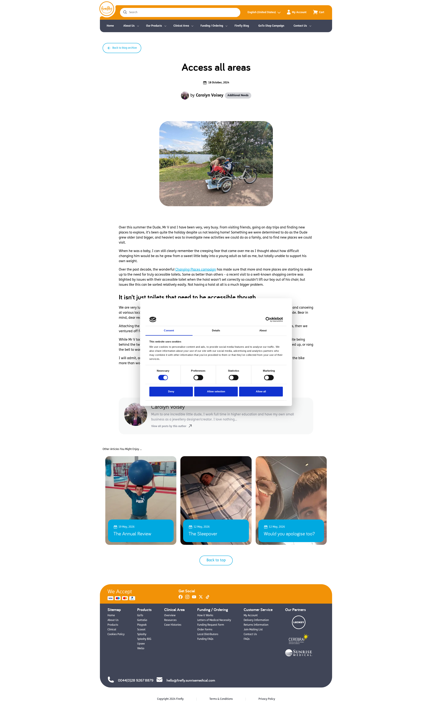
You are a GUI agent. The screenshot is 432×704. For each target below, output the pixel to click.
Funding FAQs (205, 639)
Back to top (216, 560)
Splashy (141, 634)
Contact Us (300, 26)
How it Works (205, 615)
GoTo (140, 615)
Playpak (142, 625)
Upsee (141, 644)
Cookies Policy (116, 634)
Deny (171, 391)
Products (112, 625)
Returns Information (256, 625)
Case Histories (172, 625)
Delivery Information (256, 620)
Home (110, 26)
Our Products (154, 26)
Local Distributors (207, 634)
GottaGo (142, 620)
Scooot (141, 629)
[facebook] (181, 598)
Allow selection (216, 391)
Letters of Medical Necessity (214, 620)
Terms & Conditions (221, 699)
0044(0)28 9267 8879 (135, 680)
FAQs (247, 639)
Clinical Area (181, 26)
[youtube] (194, 598)
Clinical (111, 629)
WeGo (140, 648)
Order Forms (204, 629)
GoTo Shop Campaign (271, 26)
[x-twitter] (201, 598)
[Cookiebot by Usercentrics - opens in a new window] (268, 319)
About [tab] (263, 330)
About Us (129, 26)
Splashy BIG (144, 639)
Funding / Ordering (211, 26)
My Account (299, 12)
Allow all (261, 391)
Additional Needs (238, 95)
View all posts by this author (168, 426)
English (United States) (262, 12)
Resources (170, 620)
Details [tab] (216, 330)
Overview (170, 615)
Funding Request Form (210, 625)
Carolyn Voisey (209, 95)
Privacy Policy (267, 699)
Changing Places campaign (195, 269)
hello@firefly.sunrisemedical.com (191, 680)
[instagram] (187, 598)
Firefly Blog (242, 26)
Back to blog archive (124, 48)
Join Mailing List (253, 629)
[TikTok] (208, 598)
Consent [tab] (169, 330)
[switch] (198, 377)
